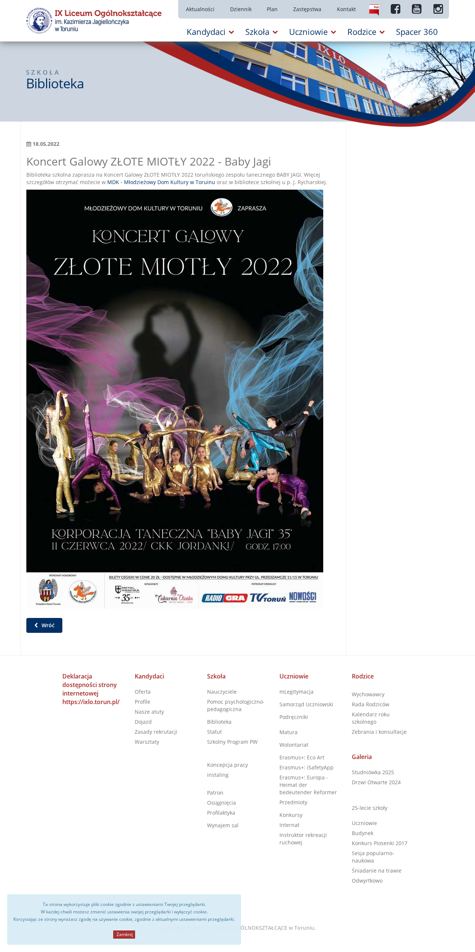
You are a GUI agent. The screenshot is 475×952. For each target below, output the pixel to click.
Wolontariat (293, 744)
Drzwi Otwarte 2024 (376, 782)
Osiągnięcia (221, 802)
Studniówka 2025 (373, 772)
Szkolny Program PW (232, 741)
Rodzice (363, 676)
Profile (142, 701)
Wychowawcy (368, 694)
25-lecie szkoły (369, 807)
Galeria (362, 757)
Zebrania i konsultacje (379, 731)
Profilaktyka (221, 812)
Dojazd (143, 721)
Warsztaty (147, 741)
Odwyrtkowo (367, 880)
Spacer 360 (417, 31)
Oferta (143, 691)
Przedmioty (293, 802)
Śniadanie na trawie (377, 870)
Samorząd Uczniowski (306, 704)
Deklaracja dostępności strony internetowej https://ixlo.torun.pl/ (90, 689)
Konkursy (290, 814)
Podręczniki (293, 716)
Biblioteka (219, 721)
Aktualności (200, 9)
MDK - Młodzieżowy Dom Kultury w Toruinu (161, 182)
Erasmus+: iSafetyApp (306, 767)
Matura (288, 732)
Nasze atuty (149, 711)
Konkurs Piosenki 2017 (379, 843)
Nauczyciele (222, 691)
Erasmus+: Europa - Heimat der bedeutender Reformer (308, 785)
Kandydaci (149, 676)
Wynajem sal (223, 825)
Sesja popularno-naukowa (373, 857)
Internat (289, 824)
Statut (214, 731)
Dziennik (241, 9)
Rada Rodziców (370, 704)
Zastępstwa (307, 9)
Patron (215, 792)
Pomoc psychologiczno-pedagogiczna (236, 705)
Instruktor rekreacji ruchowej (303, 838)
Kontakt (346, 9)
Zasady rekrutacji (156, 731)
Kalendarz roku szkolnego (371, 718)
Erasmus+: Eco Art (301, 757)
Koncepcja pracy (227, 764)
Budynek (362, 833)
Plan (272, 9)
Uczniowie (293, 676)
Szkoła (216, 676)
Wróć (47, 625)
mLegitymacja (296, 691)
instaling (218, 774)
